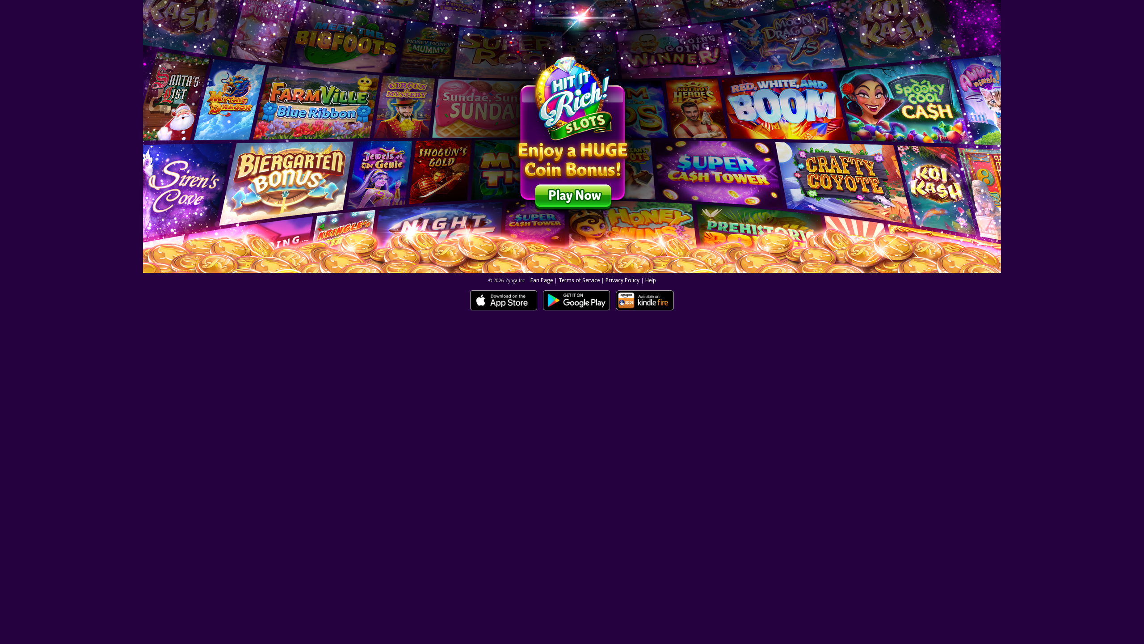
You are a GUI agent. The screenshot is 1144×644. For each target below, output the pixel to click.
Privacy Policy (622, 280)
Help (650, 280)
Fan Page (541, 280)
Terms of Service (579, 280)
